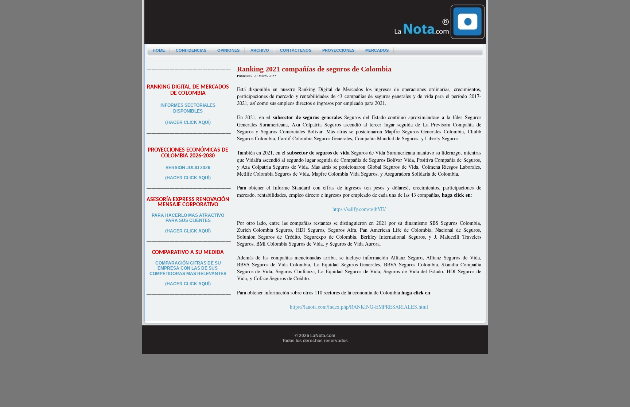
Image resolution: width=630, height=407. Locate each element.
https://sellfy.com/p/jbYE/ (359, 209)
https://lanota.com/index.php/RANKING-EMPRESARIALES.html (359, 306)
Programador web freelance (315, 351)
